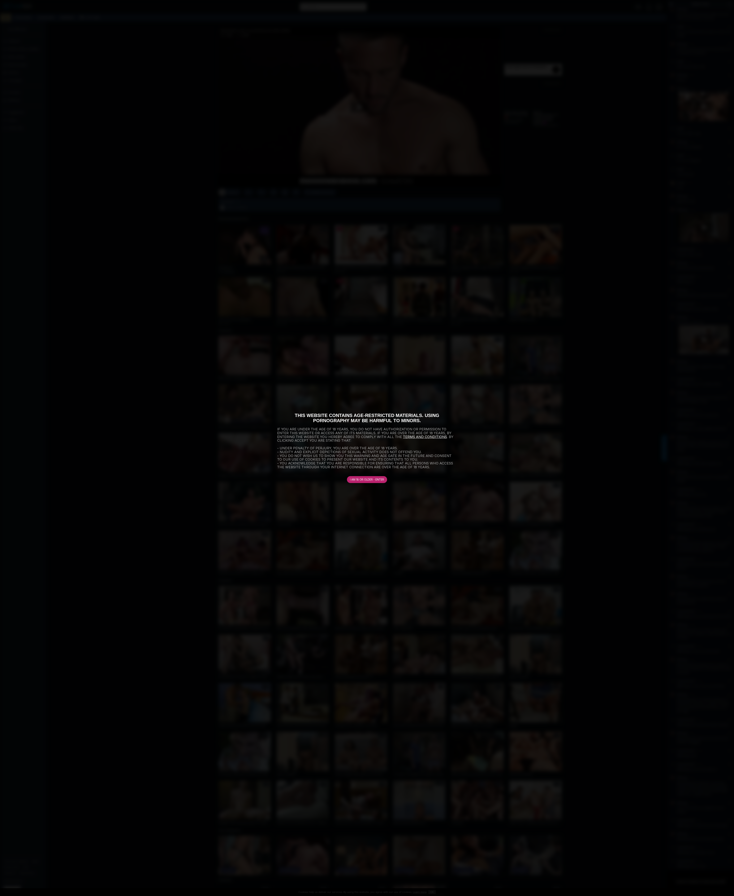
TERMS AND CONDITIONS (425, 437)
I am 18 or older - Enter (367, 479)
